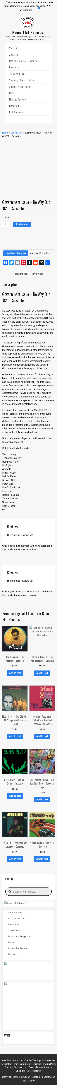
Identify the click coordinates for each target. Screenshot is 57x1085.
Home (5, 132)
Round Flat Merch (17, 948)
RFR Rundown (16, 112)
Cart (11, 93)
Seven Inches (15, 930)
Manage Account (17, 99)
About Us (14, 54)
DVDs (11, 942)
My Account (26, 10)
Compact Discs (16, 918)
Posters (12, 954)
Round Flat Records (27, 32)
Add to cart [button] (15, 673)
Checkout (14, 106)
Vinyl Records (15, 912)
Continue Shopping (16, 253)
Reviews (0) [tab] (37, 273)
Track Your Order (18, 74)
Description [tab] (21, 273)
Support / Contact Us (20, 87)
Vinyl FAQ (14, 48)
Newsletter (15, 67)
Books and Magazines (20, 936)
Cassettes (16, 132)
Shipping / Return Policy (21, 80)
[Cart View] (37, 10)
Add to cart (22, 224)
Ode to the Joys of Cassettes (24, 61)
